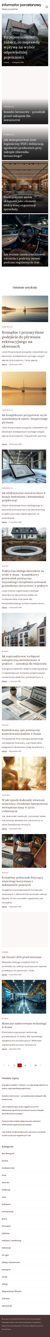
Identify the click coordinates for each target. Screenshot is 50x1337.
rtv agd (5, 1255)
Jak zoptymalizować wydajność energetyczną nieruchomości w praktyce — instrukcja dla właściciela (24, 660)
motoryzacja (7, 1211)
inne (4, 1197)
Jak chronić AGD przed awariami (21, 957)
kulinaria (6, 1204)
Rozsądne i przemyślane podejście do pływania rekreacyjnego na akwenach (23, 339)
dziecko (5, 1182)
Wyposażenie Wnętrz (11, 1291)
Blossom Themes (22, 1326)
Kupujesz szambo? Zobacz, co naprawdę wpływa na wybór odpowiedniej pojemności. (22, 47)
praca (4, 1218)
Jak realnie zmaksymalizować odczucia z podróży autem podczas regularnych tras (24, 258)
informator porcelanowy (21, 5)
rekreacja (6, 1247)
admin (6, 62)
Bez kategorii (8, 1153)
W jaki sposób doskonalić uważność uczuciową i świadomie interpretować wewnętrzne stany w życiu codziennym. (25, 805)
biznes (7, 192)
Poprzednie (3, 1065)
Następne (41, 1065)
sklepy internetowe (11, 1262)
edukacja (6, 1189)
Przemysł (9, 107)
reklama (6, 1233)
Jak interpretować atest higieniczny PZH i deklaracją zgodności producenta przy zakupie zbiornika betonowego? (24, 148)
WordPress (6, 1329)
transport (6, 1269)
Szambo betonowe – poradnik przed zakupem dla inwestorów (24, 116)
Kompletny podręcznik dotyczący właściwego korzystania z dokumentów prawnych (22, 881)
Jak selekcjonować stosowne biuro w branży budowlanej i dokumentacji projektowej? (24, 496)
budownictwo (8, 1168)
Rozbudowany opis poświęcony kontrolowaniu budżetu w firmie (21, 732)
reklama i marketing (11, 1240)
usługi (7, 249)
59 (36, 1065)
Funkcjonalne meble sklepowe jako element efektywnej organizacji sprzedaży (20, 203)
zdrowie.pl (7, 327)
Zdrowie (6, 795)
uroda (4, 1276)
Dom (6, 31)
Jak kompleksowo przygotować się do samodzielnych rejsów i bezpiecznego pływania (25, 418)
